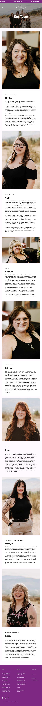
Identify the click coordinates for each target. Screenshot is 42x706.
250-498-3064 (23, 671)
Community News (35, 680)
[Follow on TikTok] (8, 698)
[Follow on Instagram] (5, 698)
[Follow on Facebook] (2, 698)
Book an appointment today (4, 1)
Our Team (33, 676)
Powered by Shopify (14, 701)
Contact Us (34, 678)
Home (33, 671)
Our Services (34, 673)
